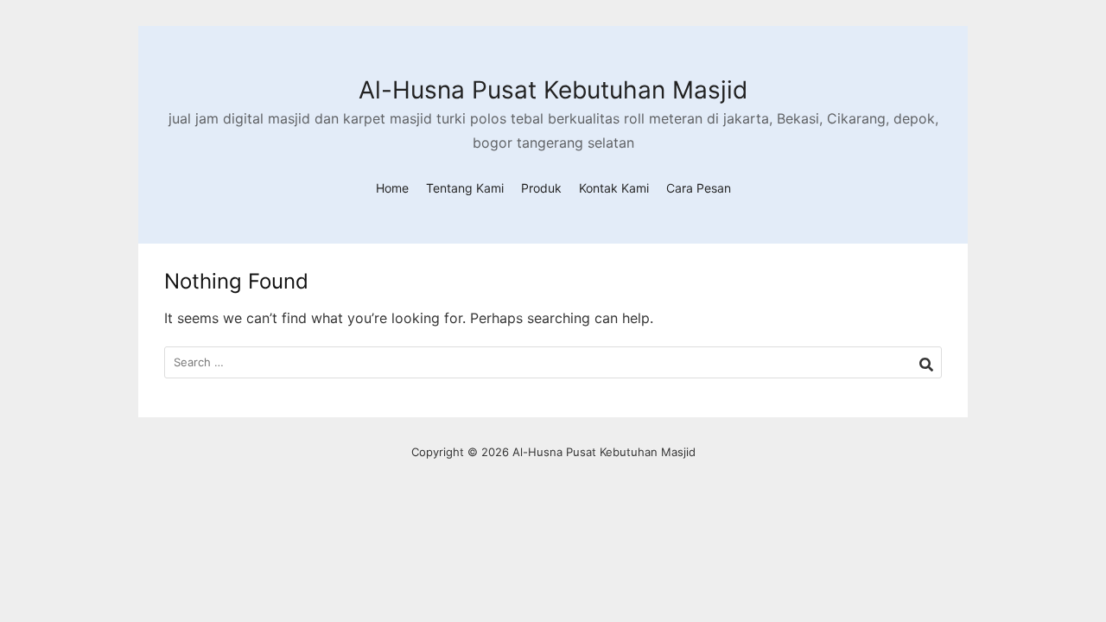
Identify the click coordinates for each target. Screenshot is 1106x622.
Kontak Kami (614, 188)
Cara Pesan (698, 188)
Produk (541, 188)
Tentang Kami (465, 188)
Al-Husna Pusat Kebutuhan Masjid (553, 90)
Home (392, 188)
